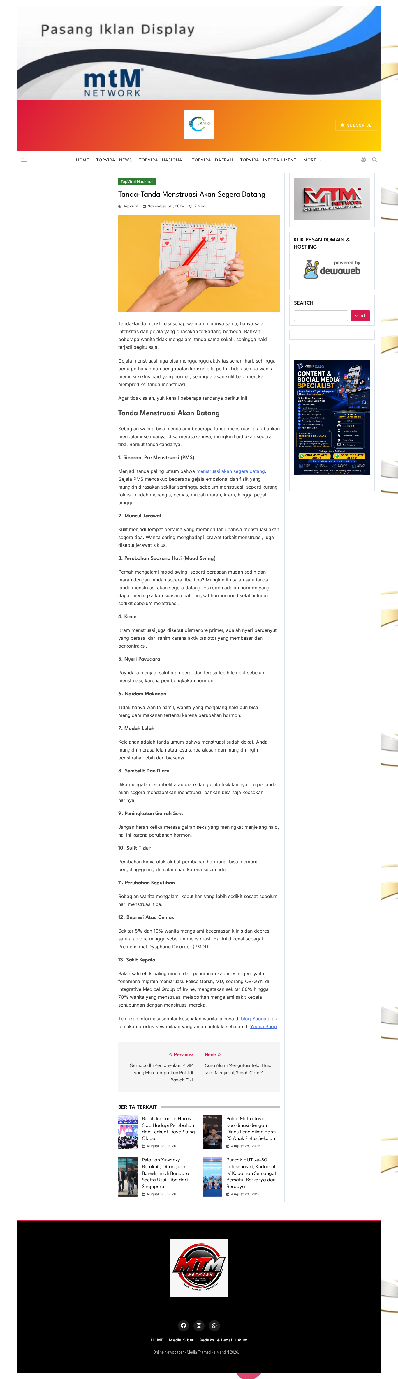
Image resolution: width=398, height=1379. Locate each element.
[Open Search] (374, 159)
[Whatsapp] (214, 1325)
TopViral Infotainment (268, 159)
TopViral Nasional (162, 159)
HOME (82, 159)
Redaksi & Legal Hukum (223, 1339)
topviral (130, 206)
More (310, 159)
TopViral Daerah (212, 159)
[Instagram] (199, 1325)
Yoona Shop (263, 1026)
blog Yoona (253, 1018)
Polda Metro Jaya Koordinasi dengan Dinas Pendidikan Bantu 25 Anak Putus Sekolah (251, 1128)
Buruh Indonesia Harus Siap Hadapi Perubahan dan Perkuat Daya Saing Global (168, 1128)
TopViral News (114, 159)
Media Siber (181, 1339)
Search (304, 303)
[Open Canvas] (24, 160)
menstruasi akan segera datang (230, 471)
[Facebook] (183, 1325)
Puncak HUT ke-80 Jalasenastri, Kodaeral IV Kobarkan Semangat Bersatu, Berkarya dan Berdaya (251, 1173)
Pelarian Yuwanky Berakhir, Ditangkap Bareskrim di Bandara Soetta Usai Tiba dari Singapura (165, 1173)
